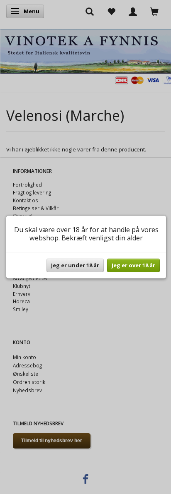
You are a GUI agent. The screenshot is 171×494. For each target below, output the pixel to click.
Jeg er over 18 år (133, 265)
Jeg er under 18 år (75, 265)
